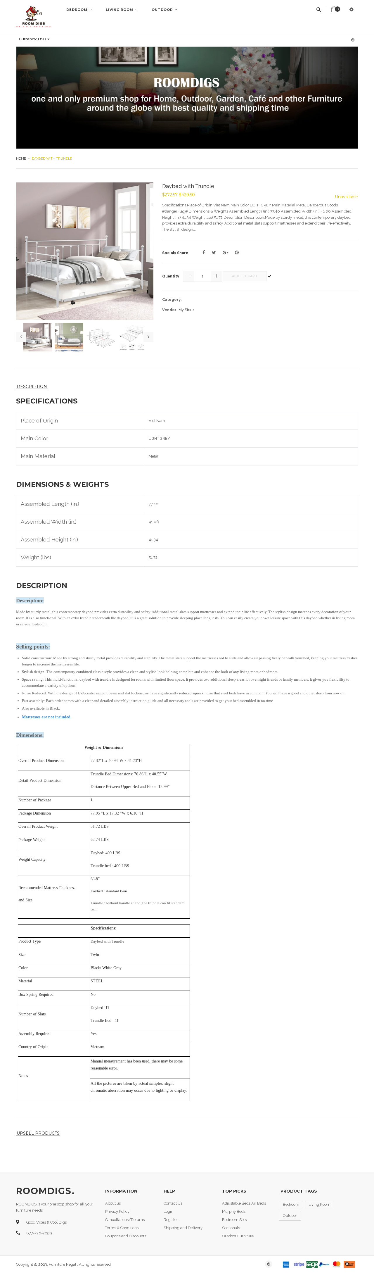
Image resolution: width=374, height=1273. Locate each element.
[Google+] (225, 252)
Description (32, 386)
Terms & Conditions (121, 1228)
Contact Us (173, 1203)
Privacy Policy (117, 1211)
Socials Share (175, 253)
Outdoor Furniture (238, 1236)
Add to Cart (245, 276)
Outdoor (163, 10)
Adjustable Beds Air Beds (244, 1203)
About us (113, 1203)
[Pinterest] (237, 252)
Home (21, 158)
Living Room (120, 10)
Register (171, 1219)
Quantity (170, 276)
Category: (172, 299)
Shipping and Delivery (183, 1228)
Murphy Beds (233, 1211)
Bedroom (77, 10)
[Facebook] (203, 252)
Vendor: (170, 310)
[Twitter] (214, 252)
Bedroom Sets (234, 1219)
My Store (186, 310)
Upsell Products (38, 1133)
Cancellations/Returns (125, 1219)
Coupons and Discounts (125, 1236)
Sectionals (231, 1228)
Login (168, 1211)
